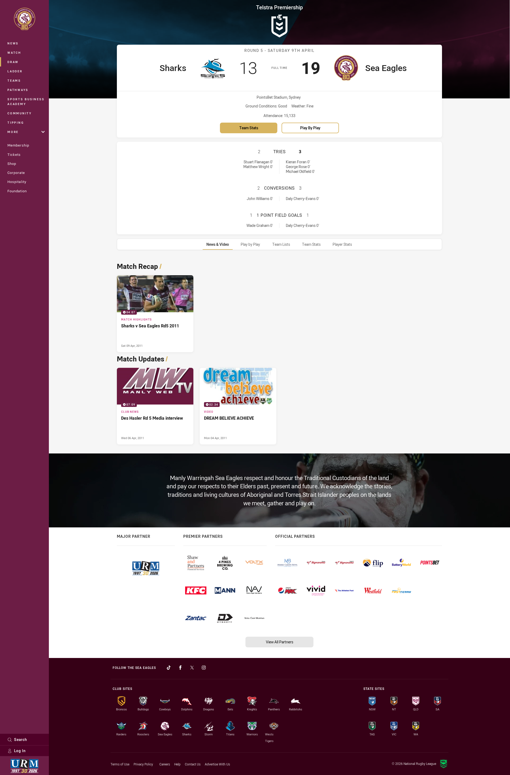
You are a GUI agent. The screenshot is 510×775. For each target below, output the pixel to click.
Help (177, 764)
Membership (18, 145)
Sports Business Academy (25, 101)
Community (19, 113)
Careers (164, 764)
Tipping (15, 122)
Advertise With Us (217, 764)
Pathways (17, 90)
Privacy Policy (143, 764)
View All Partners (279, 641)
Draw (13, 62)
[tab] (218, 244)
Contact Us (193, 764)
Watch (14, 53)
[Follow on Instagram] (204, 667)
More (13, 132)
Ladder (15, 71)
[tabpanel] (279, 352)
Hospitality (16, 181)
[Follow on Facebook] (180, 667)
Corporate (16, 172)
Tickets (14, 154)
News (13, 43)
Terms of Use (119, 764)
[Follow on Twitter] (192, 667)
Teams (14, 80)
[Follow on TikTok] (169, 667)
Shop (11, 163)
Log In (20, 750)
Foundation (17, 191)
